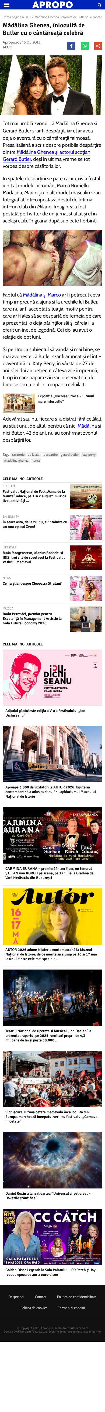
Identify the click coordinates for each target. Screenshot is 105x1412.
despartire (51, 454)
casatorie (18, 454)
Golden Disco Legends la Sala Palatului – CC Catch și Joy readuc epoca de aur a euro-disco (50, 1272)
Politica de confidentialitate (77, 1296)
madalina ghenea (16, 460)
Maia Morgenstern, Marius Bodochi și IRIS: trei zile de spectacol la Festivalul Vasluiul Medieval (34, 557)
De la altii (34, 454)
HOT (28, 17)
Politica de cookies (33, 1308)
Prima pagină (12, 17)
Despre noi (16, 1296)
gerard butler (70, 454)
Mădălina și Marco (42, 295)
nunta (36, 460)
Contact (40, 1296)
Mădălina (87, 426)
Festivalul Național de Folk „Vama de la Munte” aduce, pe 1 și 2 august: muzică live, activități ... (34, 496)
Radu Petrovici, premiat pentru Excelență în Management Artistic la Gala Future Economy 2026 (32, 618)
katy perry (89, 454)
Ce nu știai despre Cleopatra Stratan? (32, 583)
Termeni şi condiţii (71, 1308)
